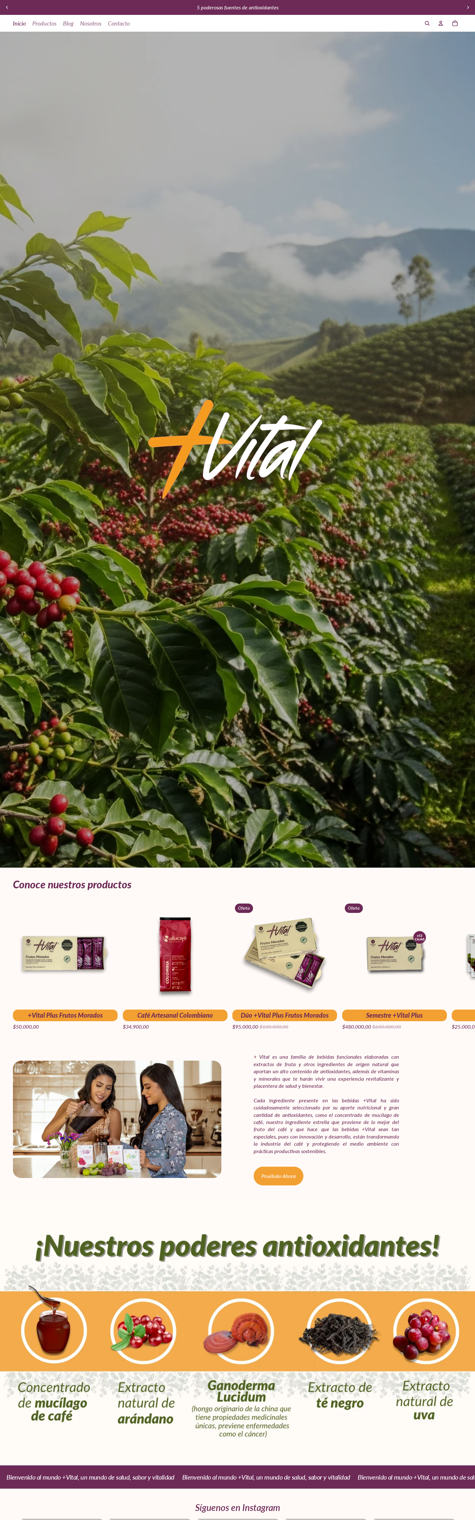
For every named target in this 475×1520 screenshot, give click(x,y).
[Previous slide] (7, 7)
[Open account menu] (441, 23)
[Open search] (427, 23)
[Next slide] (468, 7)
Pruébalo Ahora (278, 1176)
